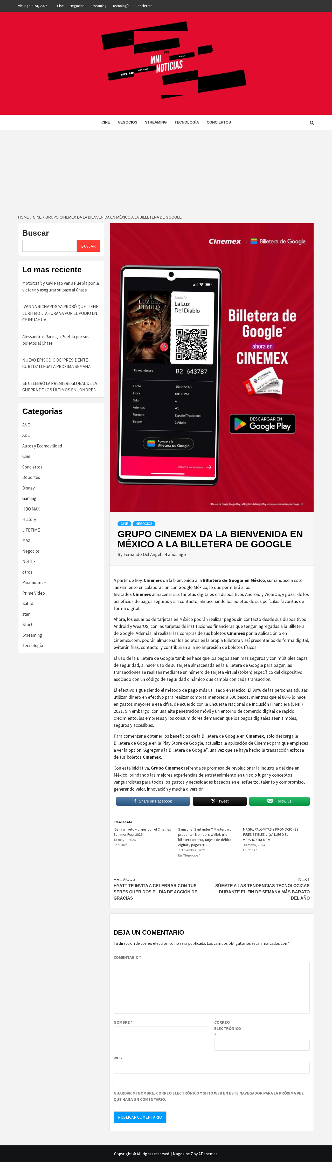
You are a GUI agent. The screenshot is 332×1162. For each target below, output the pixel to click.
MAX (26, 540)
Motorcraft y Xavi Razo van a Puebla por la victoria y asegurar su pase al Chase (60, 286)
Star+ (27, 624)
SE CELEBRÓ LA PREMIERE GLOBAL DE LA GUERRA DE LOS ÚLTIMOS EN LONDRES (59, 386)
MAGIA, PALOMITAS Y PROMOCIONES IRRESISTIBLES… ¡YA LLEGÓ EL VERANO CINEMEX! (271, 834)
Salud (27, 603)
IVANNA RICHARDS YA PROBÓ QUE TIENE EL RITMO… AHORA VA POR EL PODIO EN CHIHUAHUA (60, 313)
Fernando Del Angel (142, 554)
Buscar (35, 233)
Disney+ (29, 488)
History (29, 519)
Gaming (29, 498)
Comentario (127, 957)
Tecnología (121, 5)
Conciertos (144, 5)
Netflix (29, 561)
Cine (60, 5)
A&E (26, 425)
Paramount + (34, 582)
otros (27, 572)
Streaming (99, 5)
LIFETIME (31, 530)
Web (118, 1057)
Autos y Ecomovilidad (42, 446)
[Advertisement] (166, 168)
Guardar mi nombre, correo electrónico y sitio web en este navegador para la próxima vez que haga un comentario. (209, 1096)
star (26, 614)
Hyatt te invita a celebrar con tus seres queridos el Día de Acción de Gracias (155, 888)
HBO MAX (31, 509)
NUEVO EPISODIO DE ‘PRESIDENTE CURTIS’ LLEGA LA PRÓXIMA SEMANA (56, 363)
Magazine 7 (183, 1153)
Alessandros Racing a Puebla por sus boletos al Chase (55, 340)
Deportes (31, 477)
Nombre (123, 1022)
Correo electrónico (227, 1028)
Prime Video (33, 593)
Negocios (77, 5)
